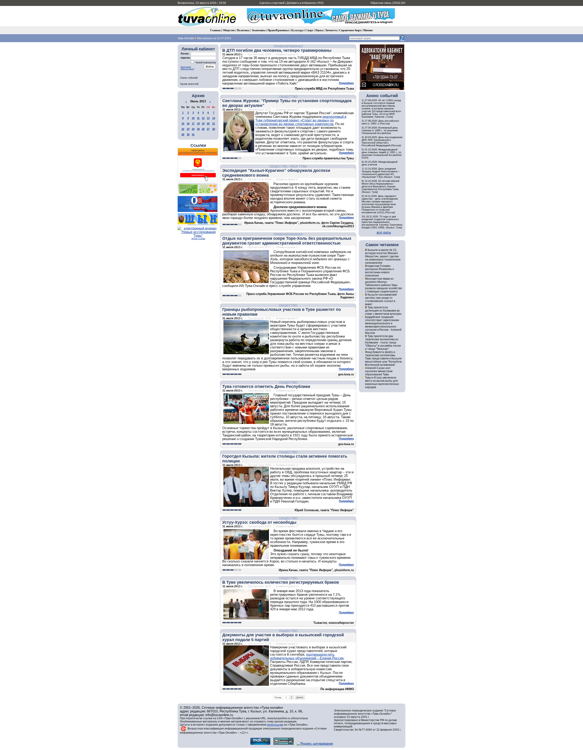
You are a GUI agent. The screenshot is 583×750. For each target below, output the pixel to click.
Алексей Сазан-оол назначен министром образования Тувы (378, 371)
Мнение (368, 30)
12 (203, 118)
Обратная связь (381, 3)
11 (198, 118)
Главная (215, 30)
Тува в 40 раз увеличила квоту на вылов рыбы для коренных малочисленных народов (382, 382)
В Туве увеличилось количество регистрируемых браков (280, 582)
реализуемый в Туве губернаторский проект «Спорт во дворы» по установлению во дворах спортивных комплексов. (300, 120)
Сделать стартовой (272, 3)
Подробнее (346, 83)
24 (193, 129)
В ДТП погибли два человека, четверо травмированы (276, 50)
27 (208, 129)
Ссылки (198, 145)
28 (213, 129)
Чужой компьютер (205, 62)
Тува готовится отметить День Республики (266, 386)
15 (183, 123)
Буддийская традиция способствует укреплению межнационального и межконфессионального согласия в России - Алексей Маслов (383, 325)
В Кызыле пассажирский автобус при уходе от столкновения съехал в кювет (381, 299)
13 (208, 118)
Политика (243, 30)
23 (188, 129)
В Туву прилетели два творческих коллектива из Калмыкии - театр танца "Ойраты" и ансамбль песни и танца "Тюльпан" (383, 343)
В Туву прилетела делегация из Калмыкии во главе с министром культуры (383, 310)
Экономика (258, 30)
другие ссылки (198, 238)
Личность (331, 30)
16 (188, 123)
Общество (229, 30)
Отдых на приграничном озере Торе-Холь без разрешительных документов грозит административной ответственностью (286, 240)
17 (193, 123)
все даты (384, 232)
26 (203, 129)
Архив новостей (189, 83)
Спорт (309, 30)
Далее (299, 697)
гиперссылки (275, 724)
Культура (297, 30)
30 (188, 134)
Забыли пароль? (187, 69)
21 (213, 123)
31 (193, 134)
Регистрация (186, 67)
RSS (321, 3)
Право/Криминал (278, 30)
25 (198, 129)
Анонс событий (188, 77)
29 (183, 134)
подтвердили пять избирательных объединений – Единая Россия (306, 656)
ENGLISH (399, 3)
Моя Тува (298, 166)
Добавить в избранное (301, 3)
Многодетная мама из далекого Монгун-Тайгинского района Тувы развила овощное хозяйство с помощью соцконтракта (383, 285)
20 (208, 123)
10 (193, 118)
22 (183, 129)
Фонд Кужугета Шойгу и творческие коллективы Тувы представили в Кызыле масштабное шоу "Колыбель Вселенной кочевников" (383, 358)
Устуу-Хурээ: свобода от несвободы (259, 522)
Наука (319, 30)
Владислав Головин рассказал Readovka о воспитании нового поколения (379, 270)
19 (203, 123)
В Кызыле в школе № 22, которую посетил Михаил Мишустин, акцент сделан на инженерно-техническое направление (383, 256)
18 (198, 123)
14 (213, 118)
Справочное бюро (350, 30)
